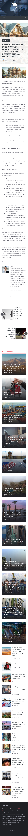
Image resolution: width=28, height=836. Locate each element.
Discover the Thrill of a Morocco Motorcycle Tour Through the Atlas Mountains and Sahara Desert (18, 651)
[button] (26, 18)
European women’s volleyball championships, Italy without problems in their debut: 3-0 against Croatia (18, 791)
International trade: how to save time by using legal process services (13, 466)
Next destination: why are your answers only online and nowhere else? (14, 515)
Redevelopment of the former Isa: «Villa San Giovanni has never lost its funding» (14, 563)
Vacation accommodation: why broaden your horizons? (18, 735)
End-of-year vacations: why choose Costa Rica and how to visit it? (13, 490)
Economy (6, 40)
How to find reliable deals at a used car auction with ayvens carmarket (14, 417)
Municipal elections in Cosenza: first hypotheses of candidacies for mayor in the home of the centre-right (19, 775)
